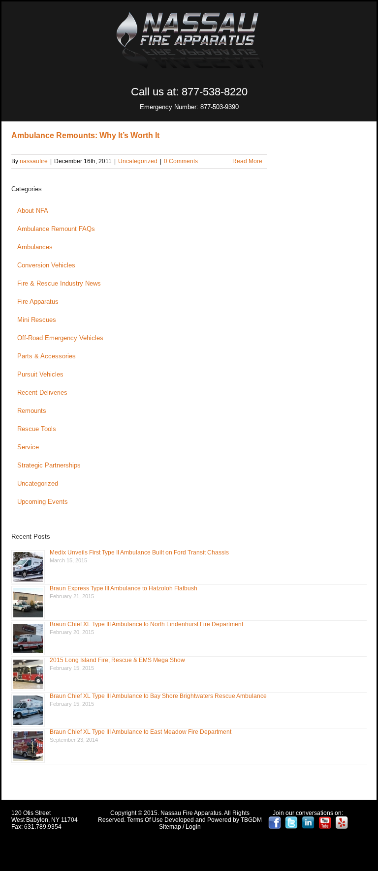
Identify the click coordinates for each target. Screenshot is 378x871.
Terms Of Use (145, 819)
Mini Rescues (36, 319)
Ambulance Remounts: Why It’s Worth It (85, 135)
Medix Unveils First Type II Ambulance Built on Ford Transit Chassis (139, 552)
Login (193, 826)
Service (28, 447)
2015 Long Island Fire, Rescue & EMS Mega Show (117, 660)
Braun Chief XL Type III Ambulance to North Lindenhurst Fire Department (146, 624)
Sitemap (170, 826)
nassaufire (34, 161)
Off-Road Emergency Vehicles (60, 338)
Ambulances (35, 247)
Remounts (31, 410)
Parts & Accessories (46, 356)
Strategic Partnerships (49, 465)
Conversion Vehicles (46, 265)
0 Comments (181, 161)
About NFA (32, 210)
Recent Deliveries (42, 392)
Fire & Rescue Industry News (59, 283)
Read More (247, 161)
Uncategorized (138, 161)
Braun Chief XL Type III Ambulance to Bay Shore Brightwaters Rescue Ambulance (158, 696)
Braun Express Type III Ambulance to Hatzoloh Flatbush (123, 588)
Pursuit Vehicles (40, 374)
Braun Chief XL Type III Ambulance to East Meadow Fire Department (140, 731)
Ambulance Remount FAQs (56, 228)
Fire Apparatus (38, 301)
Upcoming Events (42, 501)
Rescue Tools (36, 429)
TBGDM (251, 819)
